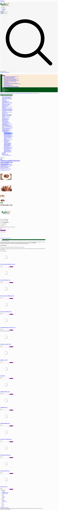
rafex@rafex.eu (2, 1)
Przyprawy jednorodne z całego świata (7, 146)
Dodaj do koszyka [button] (3, 230)
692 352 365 (2, 0)
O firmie (3, 496)
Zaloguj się (3, 8)
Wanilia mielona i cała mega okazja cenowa (8, 140)
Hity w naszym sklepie (6, 155)
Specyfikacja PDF (8, 238)
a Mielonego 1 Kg (7, 295)
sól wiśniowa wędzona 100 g (5, 344)
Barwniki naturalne (7, 132)
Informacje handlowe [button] (3, 245)
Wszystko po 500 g (7, 84)
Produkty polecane (5, 154)
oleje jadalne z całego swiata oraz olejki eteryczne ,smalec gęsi (7, 115)
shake (7, 164)
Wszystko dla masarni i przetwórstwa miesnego (8, 143)
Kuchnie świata (5, 113)
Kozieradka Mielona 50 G (5, 423)
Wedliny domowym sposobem (7, 141)
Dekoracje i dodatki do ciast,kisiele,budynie (7, 133)
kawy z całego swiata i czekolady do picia (10, 81)
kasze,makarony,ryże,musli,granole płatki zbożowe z (11, 80)
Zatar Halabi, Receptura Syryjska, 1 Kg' (8, 327)
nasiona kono (8, 170)
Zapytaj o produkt (2, 238)
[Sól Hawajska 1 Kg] (6, 182)
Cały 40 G (3, 486)
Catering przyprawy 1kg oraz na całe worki (8, 149)
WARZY (10, 160)
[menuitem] (30, 80)
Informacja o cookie (5, 493)
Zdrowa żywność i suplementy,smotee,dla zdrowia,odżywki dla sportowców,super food (7, 122)
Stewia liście (5, 167)
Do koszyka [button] (11, 266)
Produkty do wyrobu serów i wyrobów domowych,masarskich (6, 117)
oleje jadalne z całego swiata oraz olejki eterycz (10, 82)
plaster (3, 164)
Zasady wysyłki (4, 501)
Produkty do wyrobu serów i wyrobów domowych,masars (12, 83)
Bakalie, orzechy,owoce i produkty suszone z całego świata (7, 97)
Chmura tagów (2, 157)
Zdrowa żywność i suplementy (8, 85)
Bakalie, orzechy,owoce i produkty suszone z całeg (11, 76)
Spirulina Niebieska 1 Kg (5, 391)
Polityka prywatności (5, 492)
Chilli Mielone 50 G (4, 407)
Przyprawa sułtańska (6, 166)
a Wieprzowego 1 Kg (7, 264)
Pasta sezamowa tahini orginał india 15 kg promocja (8, 136)
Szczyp (6, 160)
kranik (3, 168)
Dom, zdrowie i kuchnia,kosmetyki (7, 102)
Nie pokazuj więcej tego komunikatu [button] (5, 509)
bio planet (2, 159)
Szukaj (3, 504)
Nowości (4, 152)
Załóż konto (4, 9)
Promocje (4, 153)
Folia (14, 160)
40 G (2, 375)
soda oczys (5, 168)
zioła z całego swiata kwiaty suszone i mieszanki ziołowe (7, 126)
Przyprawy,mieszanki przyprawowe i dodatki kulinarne (7, 130)
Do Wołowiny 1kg (5, 311)
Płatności (3, 500)
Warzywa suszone (7, 151)
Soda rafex (4, 170)
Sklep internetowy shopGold (4, 507)
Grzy (2, 167)
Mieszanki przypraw (7, 150)
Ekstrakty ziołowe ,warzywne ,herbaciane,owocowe (11, 78)
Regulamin (3, 491)
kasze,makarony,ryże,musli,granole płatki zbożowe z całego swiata (7, 109)
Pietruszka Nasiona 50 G (5, 470)
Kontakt (3, 497)
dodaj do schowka (3, 231)
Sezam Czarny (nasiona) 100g (5, 439)
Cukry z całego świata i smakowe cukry (9, 77)
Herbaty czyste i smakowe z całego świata (10, 79)
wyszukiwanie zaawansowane (4, 72)
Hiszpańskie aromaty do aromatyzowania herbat (8, 135)
